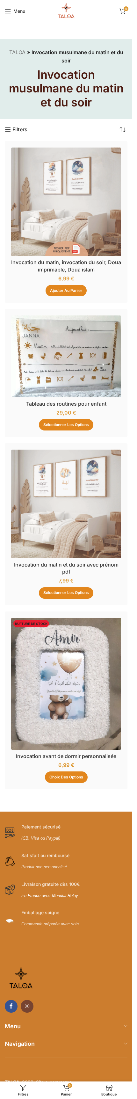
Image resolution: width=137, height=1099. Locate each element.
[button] (66, 290)
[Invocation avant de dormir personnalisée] (66, 684)
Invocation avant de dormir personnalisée (66, 756)
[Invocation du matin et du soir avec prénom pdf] (66, 504)
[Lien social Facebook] (11, 1006)
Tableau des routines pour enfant (66, 404)
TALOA (17, 52)
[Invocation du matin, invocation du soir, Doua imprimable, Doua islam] (66, 202)
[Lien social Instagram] (27, 1006)
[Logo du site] (66, 10)
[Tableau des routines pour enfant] (66, 356)
